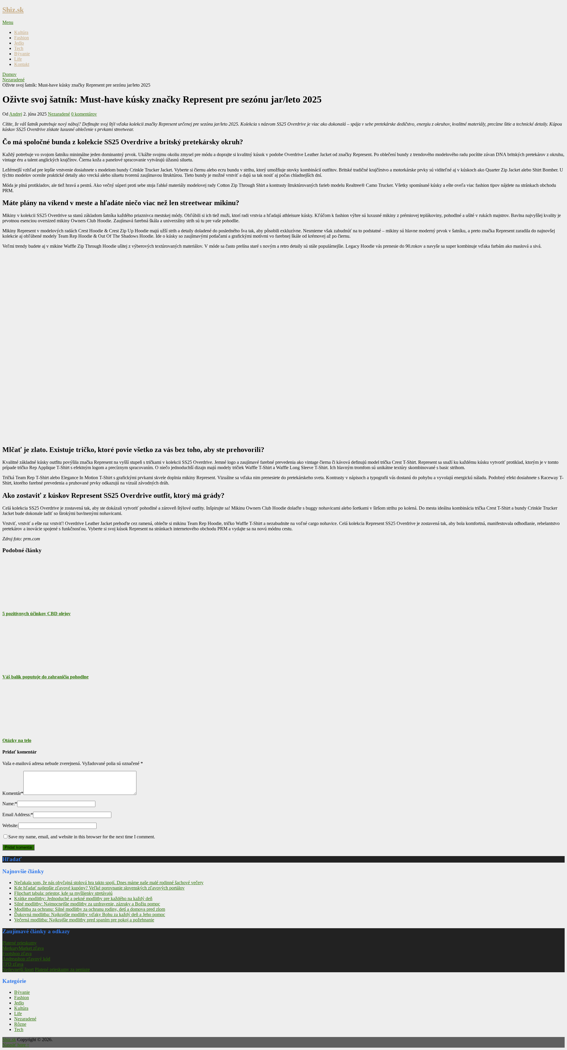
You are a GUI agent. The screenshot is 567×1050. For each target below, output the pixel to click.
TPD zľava (12, 964)
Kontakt (21, 64)
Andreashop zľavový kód (26, 958)
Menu (7, 22)
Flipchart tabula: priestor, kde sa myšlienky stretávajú (63, 893)
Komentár (12, 793)
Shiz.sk (13, 10)
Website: (10, 825)
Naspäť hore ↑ (15, 1044)
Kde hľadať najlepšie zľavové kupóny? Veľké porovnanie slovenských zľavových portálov (99, 887)
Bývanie (22, 53)
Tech (18, 48)
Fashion (21, 37)
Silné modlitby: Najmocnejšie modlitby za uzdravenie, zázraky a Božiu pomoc (87, 903)
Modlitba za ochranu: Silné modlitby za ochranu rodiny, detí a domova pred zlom (89, 909)
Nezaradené (59, 113)
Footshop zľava (17, 953)
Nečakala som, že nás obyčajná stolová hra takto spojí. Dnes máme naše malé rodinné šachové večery (108, 882)
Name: (9, 803)
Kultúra (21, 32)
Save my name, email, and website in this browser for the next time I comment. (81, 836)
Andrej (15, 113)
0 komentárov (84, 113)
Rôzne (20, 1024)
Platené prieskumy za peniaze (62, 969)
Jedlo (19, 43)
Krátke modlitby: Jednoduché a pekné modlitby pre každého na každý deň (83, 898)
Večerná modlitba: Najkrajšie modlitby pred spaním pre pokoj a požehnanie (84, 919)
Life (18, 58)
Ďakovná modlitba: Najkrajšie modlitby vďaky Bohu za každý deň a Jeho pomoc (89, 914)
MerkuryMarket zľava (23, 948)
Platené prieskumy (19, 942)
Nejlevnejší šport (18, 969)
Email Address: (17, 814)
